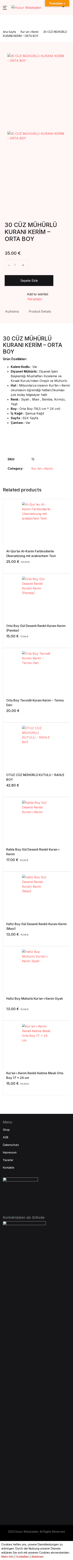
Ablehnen (37, 1556)
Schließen (22, 1556)
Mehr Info (7, 1556)
